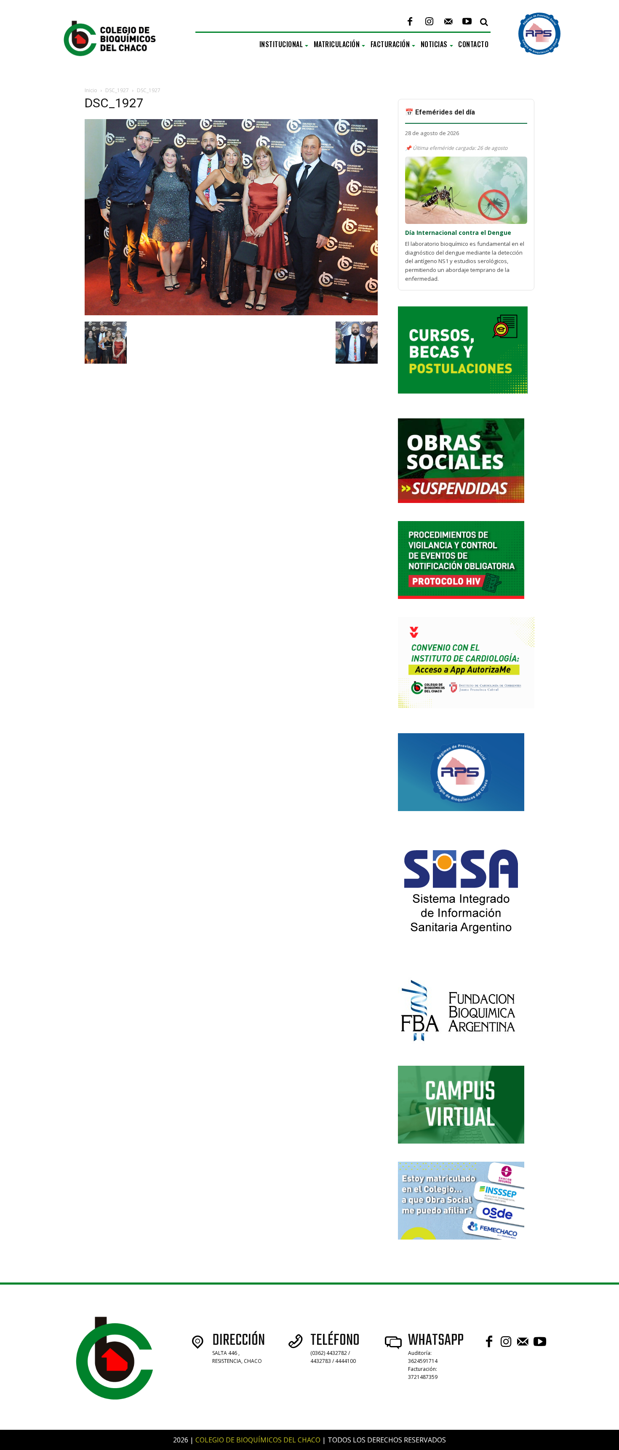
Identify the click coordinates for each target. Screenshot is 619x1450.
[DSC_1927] (231, 313)
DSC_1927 (117, 90)
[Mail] (448, 22)
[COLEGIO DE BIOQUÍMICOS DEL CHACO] (117, 64)
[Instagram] (429, 22)
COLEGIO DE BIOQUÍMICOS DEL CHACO (257, 1440)
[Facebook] (410, 22)
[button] (484, 22)
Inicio (91, 90)
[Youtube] (467, 22)
